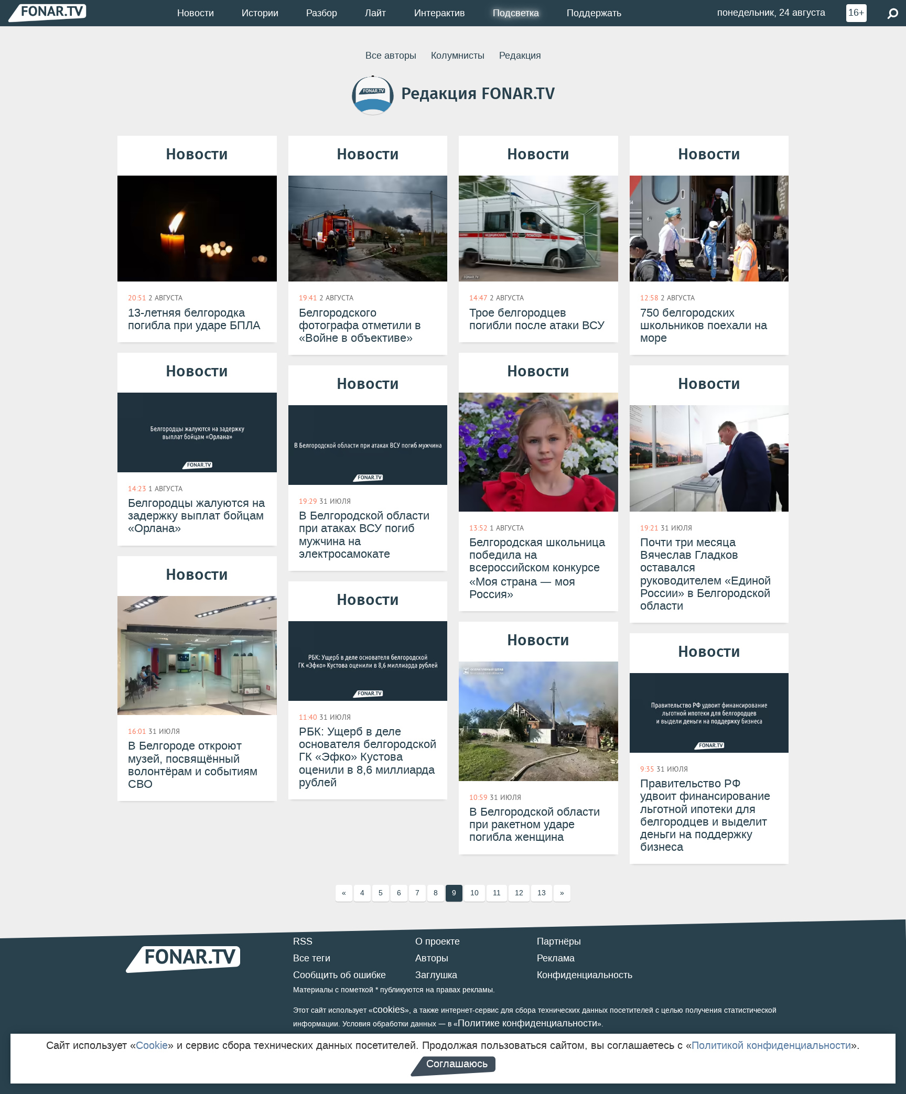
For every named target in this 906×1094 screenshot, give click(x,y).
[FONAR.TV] (47, 13)
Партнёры (559, 941)
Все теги (311, 958)
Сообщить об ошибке (339, 975)
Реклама (556, 958)
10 (474, 893)
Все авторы (390, 55)
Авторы (431, 958)
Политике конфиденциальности (527, 1023)
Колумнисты (457, 55)
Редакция (520, 55)
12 (519, 893)
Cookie (152, 1045)
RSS (302, 941)
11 (497, 893)
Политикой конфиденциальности (771, 1045)
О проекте (437, 941)
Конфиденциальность (584, 975)
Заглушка (436, 975)
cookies (389, 1009)
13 (541, 893)
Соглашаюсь (457, 1063)
